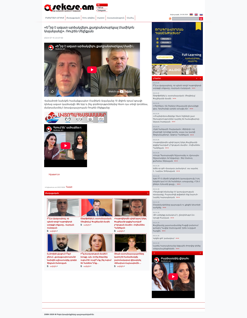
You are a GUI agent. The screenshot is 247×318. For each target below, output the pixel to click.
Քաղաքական (73, 18)
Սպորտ (100, 18)
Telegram (101, 10)
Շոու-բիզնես (88, 18)
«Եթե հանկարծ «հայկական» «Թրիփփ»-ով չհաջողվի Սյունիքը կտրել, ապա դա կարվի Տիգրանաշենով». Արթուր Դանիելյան (174, 132)
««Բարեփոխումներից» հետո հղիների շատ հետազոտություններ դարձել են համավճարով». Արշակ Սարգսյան (176, 119)
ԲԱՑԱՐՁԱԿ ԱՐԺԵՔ (54, 18)
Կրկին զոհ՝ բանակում (164, 238)
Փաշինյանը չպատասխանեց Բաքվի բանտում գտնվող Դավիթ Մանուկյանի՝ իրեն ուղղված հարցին (175, 228)
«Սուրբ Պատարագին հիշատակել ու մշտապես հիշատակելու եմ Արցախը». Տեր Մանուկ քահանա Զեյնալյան (176, 158)
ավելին (144, 193)
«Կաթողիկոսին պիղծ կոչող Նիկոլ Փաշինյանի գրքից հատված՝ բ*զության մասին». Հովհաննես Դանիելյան (176, 145)
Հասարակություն (115, 18)
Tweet (69, 187)
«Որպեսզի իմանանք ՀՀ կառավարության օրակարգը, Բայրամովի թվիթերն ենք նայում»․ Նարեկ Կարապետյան (175, 194)
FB (98, 5)
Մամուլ (130, 18)
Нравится (54, 174)
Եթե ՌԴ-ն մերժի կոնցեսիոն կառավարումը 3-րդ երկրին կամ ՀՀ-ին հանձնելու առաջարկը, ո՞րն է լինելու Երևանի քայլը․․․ (176, 181)
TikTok (100, 8)
